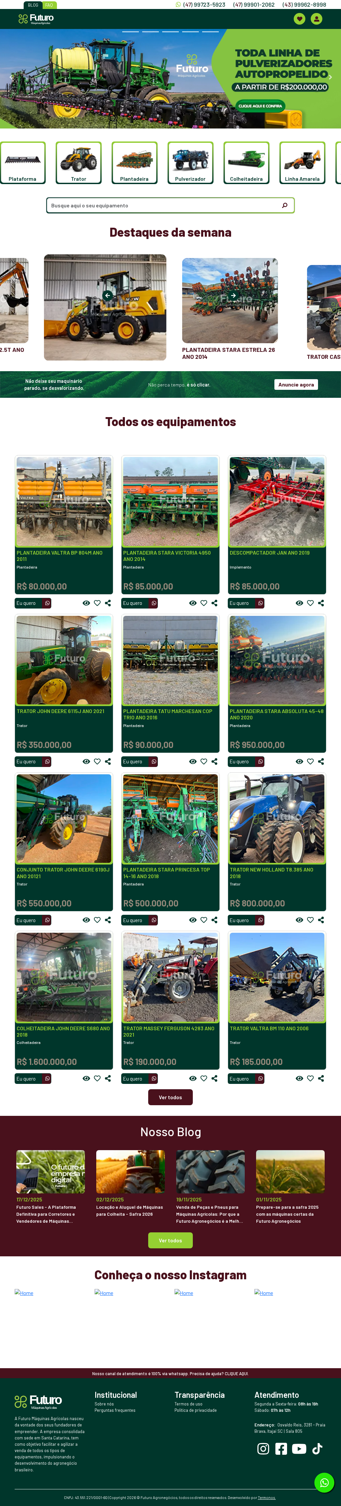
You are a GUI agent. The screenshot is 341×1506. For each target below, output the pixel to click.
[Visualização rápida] (86, 603)
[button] (28, 163)
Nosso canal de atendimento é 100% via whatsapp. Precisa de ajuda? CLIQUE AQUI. (170, 1373)
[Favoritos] (97, 603)
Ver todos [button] (170, 1240)
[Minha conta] (316, 19)
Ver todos (170, 1097)
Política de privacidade (195, 1410)
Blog (33, 5)
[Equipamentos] (299, 19)
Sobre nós (104, 1403)
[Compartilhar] (108, 603)
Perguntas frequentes (115, 1410)
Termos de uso (188, 1403)
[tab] (130, 31)
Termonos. (267, 1497)
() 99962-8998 (304, 4)
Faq (49, 5)
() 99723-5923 (204, 4)
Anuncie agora (296, 384)
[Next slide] (330, 77)
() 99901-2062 (254, 4)
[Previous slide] (10, 77)
